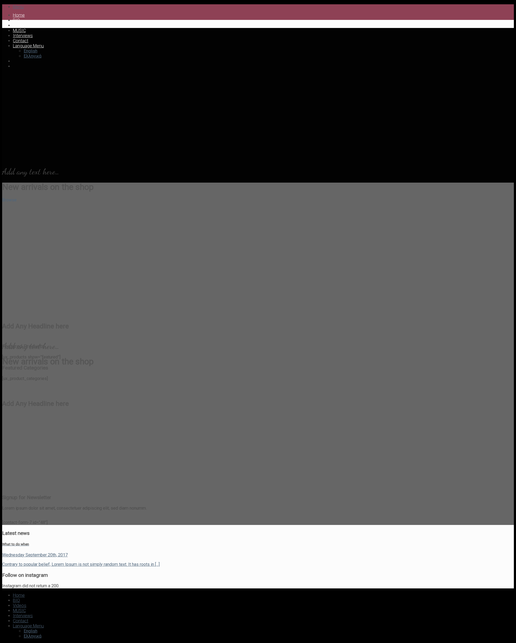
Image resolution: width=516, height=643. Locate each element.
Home (19, 15)
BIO (16, 20)
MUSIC (19, 30)
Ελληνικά (32, 56)
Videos (19, 25)
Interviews (23, 35)
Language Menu (28, 45)
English (30, 51)
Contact (20, 40)
